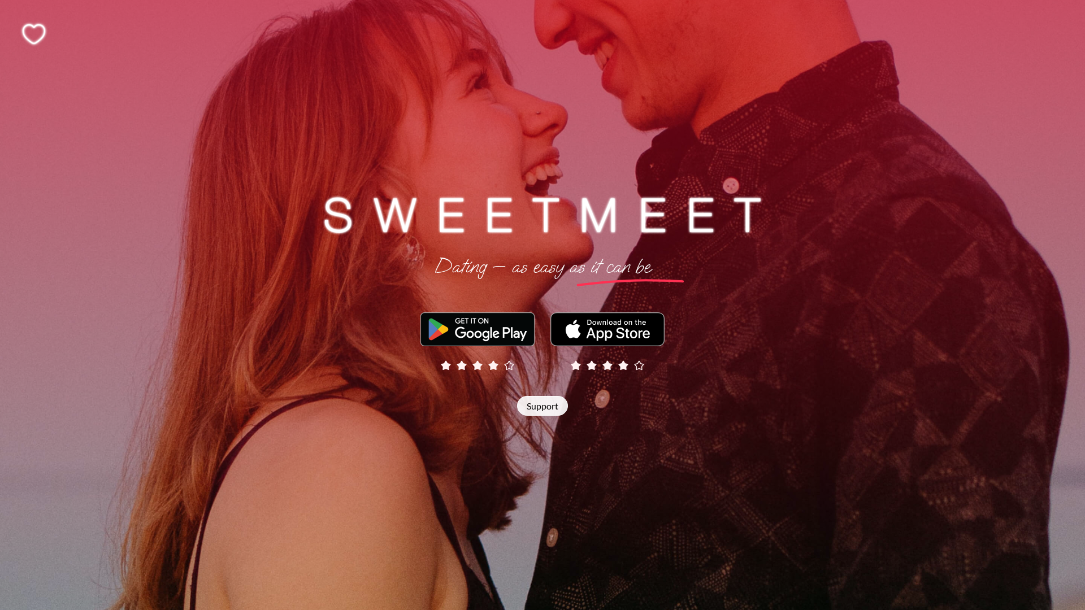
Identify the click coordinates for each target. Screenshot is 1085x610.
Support (542, 405)
